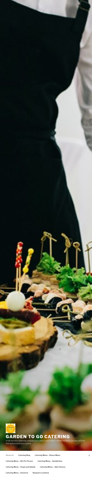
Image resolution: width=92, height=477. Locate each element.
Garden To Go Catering (38, 436)
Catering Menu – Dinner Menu (47, 455)
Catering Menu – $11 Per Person (19, 461)
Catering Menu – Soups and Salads (20, 467)
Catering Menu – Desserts (17, 473)
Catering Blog (24, 455)
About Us (10, 455)
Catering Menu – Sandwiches (49, 461)
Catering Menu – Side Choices (52, 467)
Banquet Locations (41, 473)
